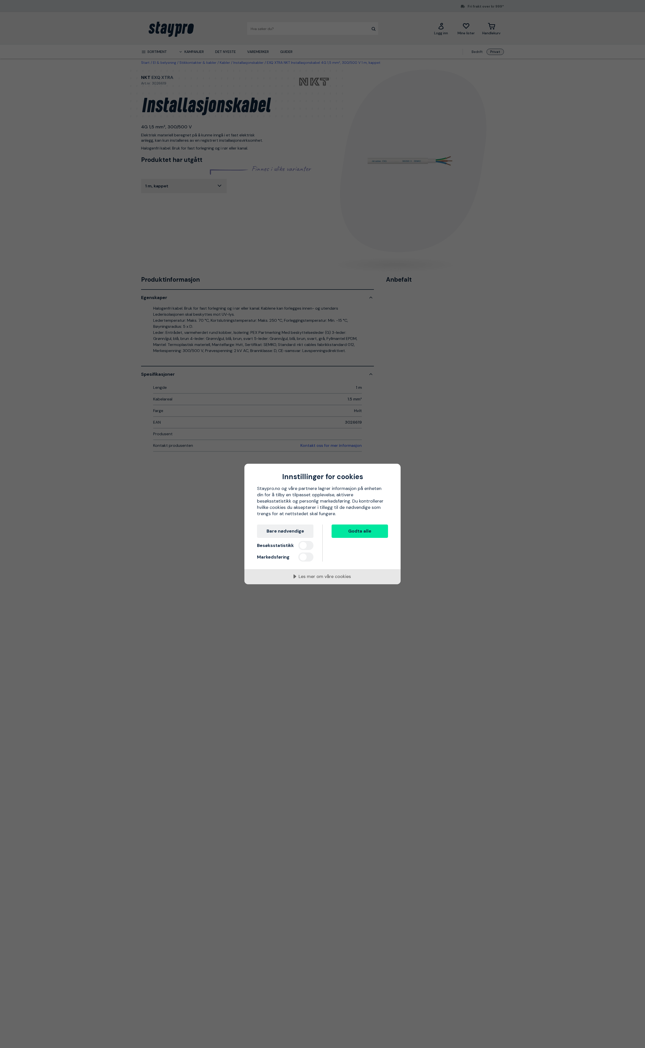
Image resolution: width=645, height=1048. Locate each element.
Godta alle (359, 531)
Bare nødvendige (285, 531)
